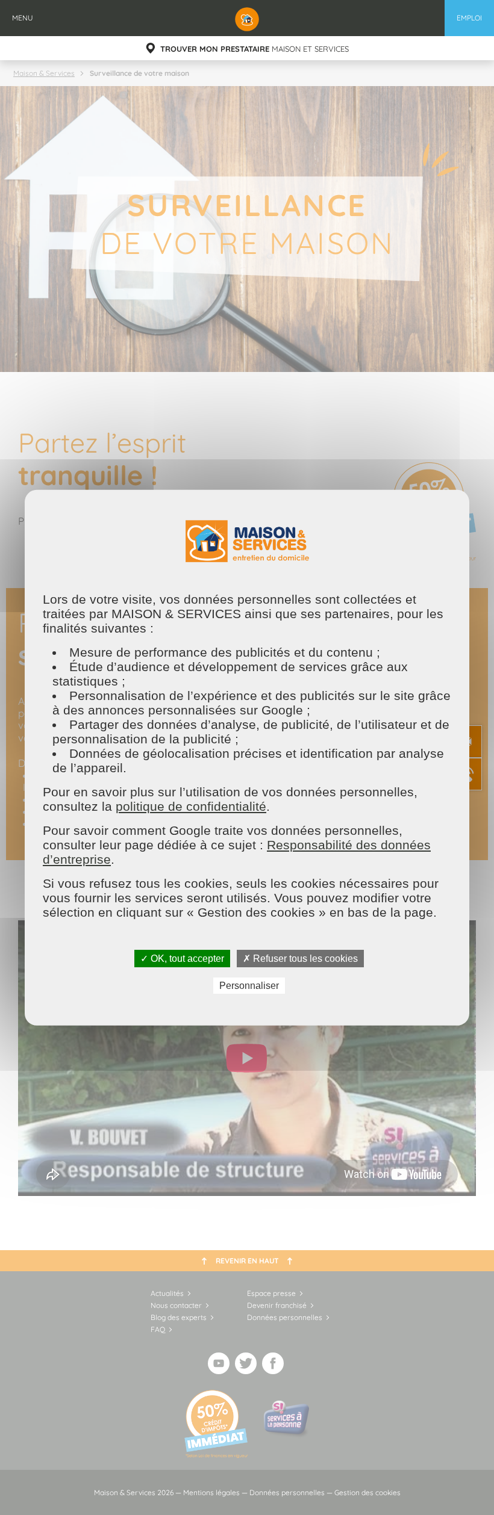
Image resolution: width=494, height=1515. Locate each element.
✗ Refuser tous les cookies (300, 958)
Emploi (469, 17)
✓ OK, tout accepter (182, 958)
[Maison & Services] (247, 18)
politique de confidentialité (191, 806)
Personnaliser (249, 986)
